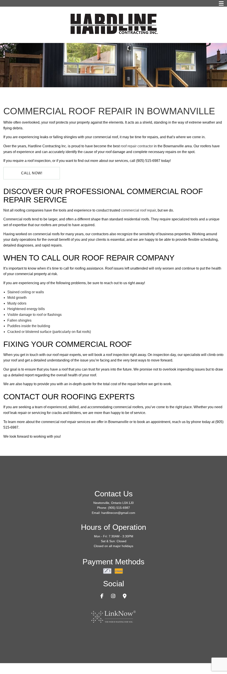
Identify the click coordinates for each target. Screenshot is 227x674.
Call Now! (31, 173)
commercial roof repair (138, 210)
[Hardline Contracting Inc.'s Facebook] (102, 596)
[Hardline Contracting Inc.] (113, 23)
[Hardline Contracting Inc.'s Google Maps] (124, 596)
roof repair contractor (137, 146)
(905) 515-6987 (119, 507)
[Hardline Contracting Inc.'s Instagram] (113, 596)
